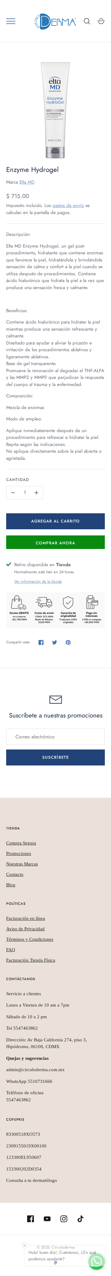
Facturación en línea (25, 918)
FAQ (10, 949)
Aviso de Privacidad (25, 928)
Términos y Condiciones (29, 939)
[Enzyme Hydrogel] (55, 110)
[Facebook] (30, 1219)
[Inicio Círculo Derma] (55, 21)
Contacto (14, 874)
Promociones (18, 853)
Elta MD (27, 182)
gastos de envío (68, 205)
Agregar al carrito (55, 521)
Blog (10, 884)
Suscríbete (55, 757)
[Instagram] (64, 1219)
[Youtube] (47, 1219)
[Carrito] (101, 21)
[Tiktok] (80, 1219)
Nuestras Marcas (22, 863)
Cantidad (17, 480)
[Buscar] (87, 21)
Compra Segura (21, 843)
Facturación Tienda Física (30, 960)
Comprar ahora (56, 543)
